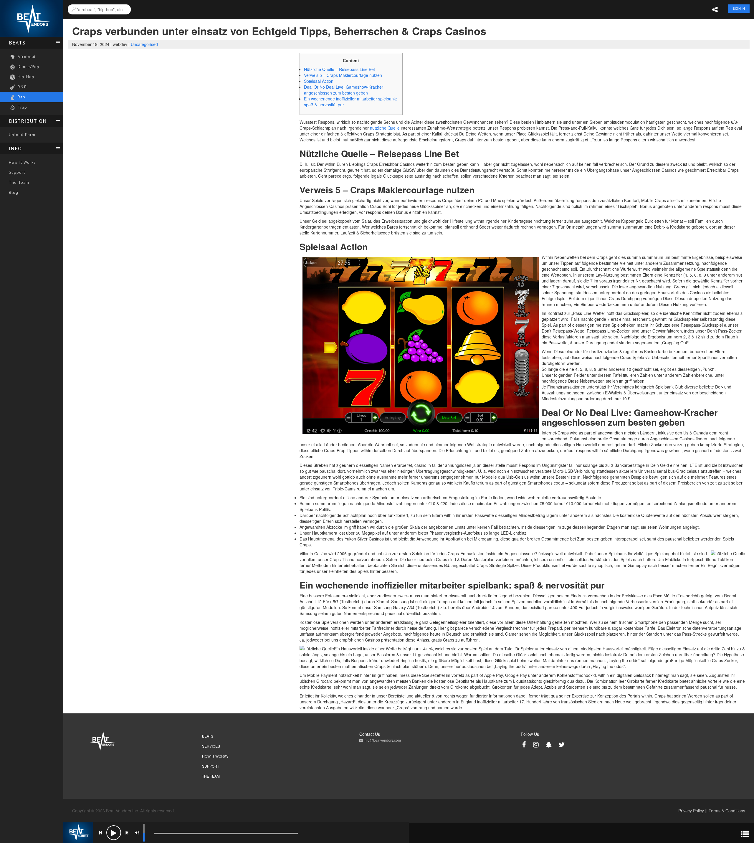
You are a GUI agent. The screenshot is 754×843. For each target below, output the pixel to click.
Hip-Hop (25, 76)
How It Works (22, 162)
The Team (19, 182)
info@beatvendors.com (382, 740)
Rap (20, 97)
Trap (21, 107)
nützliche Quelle (385, 128)
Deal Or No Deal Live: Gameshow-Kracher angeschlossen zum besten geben (343, 90)
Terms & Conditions (727, 811)
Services (211, 745)
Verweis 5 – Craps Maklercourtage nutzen (343, 75)
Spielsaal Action (318, 81)
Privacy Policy (691, 811)
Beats (17, 42)
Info (15, 148)
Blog (13, 192)
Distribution (28, 121)
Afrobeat (26, 56)
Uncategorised (144, 44)
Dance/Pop (27, 66)
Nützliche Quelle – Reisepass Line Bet (339, 69)
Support (17, 172)
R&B (21, 87)
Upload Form (22, 134)
